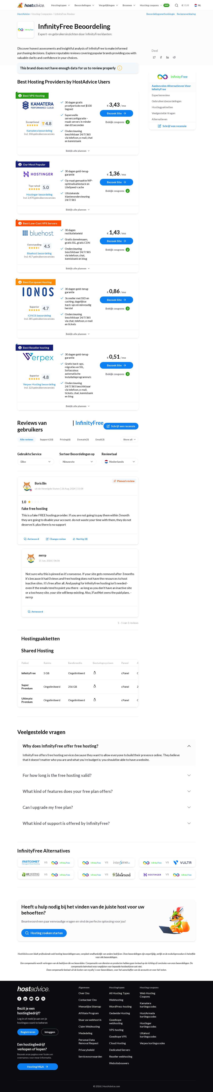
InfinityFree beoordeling (74, 26)
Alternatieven (159, 119)
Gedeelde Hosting (119, 1013)
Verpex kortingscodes (152, 1043)
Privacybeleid (86, 1049)
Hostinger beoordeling (39, 194)
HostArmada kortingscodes (148, 1015)
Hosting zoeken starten (47, 933)
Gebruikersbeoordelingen (166, 101)
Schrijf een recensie (123, 426)
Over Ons (84, 993)
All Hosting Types (119, 993)
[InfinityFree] (25, 29)
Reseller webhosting (120, 1056)
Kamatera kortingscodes (148, 1005)
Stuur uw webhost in (90, 1019)
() (82, 539)
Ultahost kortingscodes (148, 1035)
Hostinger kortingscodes (148, 1025)
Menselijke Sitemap (90, 1006)
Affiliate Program (89, 1013)
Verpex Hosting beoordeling (39, 384)
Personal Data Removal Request (88, 1041)
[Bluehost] (38, 233)
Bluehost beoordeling (39, 253)
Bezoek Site (114, 113)
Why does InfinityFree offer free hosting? (60, 746)
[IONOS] (38, 291)
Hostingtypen (59, 5)
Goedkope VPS (118, 1036)
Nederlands (116, 461)
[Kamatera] (38, 105)
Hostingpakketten (162, 107)
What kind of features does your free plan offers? (68, 791)
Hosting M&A (35, 1066)
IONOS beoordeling (39, 315)
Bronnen (127, 5)
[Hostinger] (38, 174)
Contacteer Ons (88, 999)
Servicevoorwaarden (90, 1056)
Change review (58, 539)
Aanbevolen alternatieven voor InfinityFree (171, 87)
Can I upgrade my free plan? (48, 807)
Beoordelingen (83, 5)
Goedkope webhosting (116, 1021)
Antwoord (33, 539)
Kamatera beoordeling (39, 130)
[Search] (176, 5)
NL (199, 5)
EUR (185, 5)
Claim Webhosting (89, 1026)
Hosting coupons (154, 5)
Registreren (28, 1032)
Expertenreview (161, 95)
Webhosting (116, 999)
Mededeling (85, 1033)
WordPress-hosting (120, 1006)
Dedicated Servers (119, 1049)
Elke (23, 461)
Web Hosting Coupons (147, 995)
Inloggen (50, 1032)
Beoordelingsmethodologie (160, 14)
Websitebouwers (119, 1063)
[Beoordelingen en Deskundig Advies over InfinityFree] (154, 57)
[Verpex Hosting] (38, 357)
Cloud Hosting (117, 1043)
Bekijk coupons (117, 122)
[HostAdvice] (31, 5)
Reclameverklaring (186, 14)
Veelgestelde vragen (163, 113)
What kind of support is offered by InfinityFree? (66, 823)
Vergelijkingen (107, 5)
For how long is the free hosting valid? (57, 775)
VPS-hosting (116, 1029)
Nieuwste (69, 461)
